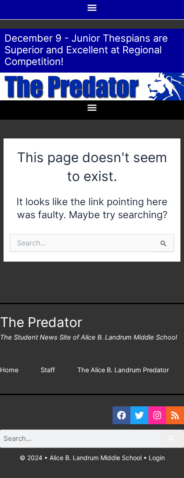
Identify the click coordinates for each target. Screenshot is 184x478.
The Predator (41, 322)
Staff (48, 370)
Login (157, 457)
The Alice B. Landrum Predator (123, 370)
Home (9, 370)
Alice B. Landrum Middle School (96, 457)
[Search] (172, 439)
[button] (92, 7)
